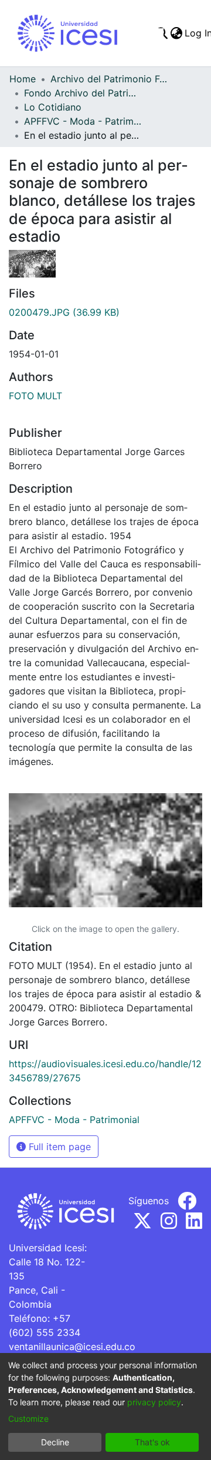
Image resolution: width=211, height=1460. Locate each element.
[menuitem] (176, 33)
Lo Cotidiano (52, 107)
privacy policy (154, 1402)
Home (22, 79)
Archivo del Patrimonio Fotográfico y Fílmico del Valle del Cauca (109, 79)
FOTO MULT (35, 396)
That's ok (152, 1442)
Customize (28, 1419)
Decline (55, 1442)
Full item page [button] (58, 1146)
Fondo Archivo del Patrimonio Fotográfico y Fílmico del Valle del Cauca (82, 93)
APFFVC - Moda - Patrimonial (82, 121)
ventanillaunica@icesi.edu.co (72, 1346)
